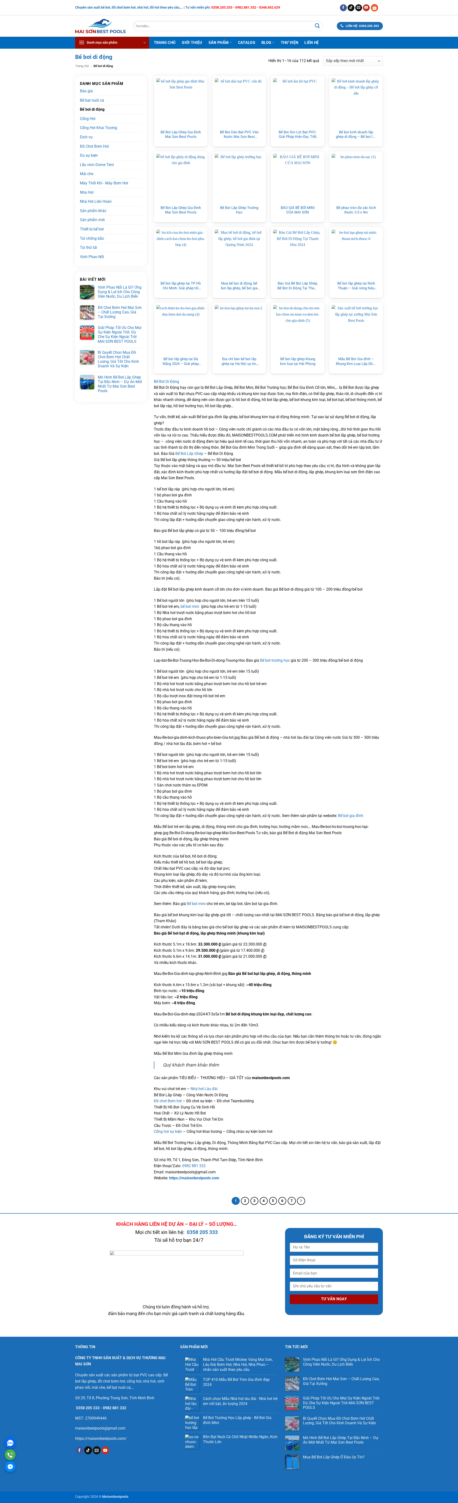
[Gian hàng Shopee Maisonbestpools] (376, 7)
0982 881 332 (194, 1166)
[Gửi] (317, 26)
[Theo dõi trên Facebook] (343, 7)
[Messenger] (10, 1466)
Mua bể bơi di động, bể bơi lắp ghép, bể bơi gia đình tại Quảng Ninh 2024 (239, 286)
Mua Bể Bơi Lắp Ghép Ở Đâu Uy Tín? (334, 1457)
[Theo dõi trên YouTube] (366, 7)
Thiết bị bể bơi (92, 229)
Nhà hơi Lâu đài (204, 1089)
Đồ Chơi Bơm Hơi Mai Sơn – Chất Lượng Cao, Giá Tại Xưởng (120, 312)
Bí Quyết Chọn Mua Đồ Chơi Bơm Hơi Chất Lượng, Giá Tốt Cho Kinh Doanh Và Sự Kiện (118, 359)
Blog (266, 42)
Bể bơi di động (92, 109)
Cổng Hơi (87, 118)
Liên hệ (311, 42)
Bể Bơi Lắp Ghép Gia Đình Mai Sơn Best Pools (181, 134)
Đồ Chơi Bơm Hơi (94, 146)
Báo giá (86, 91)
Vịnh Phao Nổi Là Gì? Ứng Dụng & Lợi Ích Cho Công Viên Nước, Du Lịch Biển (119, 292)
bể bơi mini (190, 606)
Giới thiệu (192, 42)
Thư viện (289, 42)
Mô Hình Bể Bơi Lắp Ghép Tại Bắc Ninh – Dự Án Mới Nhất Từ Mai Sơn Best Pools (120, 384)
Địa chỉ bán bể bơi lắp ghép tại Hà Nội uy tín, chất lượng (239, 361)
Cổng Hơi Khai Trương (98, 128)
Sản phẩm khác (93, 210)
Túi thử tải (88, 247)
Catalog (246, 42)
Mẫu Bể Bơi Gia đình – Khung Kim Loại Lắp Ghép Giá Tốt (356, 361)
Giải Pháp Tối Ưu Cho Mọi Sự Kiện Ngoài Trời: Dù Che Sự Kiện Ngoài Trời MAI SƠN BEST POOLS (119, 334)
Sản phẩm (218, 42)
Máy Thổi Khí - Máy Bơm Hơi (104, 183)
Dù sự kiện (89, 155)
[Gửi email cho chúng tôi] (358, 7)
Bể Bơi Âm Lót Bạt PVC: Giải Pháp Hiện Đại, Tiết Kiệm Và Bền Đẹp (298, 134)
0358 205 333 (202, 1232)
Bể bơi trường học (275, 660)
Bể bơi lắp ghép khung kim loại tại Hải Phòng (297, 361)
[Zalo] (10, 1442)
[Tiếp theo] (301, 1201)
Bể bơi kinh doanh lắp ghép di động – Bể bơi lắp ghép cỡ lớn (356, 134)
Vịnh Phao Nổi (92, 257)
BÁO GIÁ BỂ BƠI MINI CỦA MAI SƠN (298, 210)
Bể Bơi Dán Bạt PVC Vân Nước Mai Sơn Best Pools (239, 134)
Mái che (86, 174)
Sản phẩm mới (92, 220)
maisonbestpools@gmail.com (100, 1428)
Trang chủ (165, 42)
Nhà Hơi (87, 192)
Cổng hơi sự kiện (168, 1131)
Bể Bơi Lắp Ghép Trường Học (239, 210)
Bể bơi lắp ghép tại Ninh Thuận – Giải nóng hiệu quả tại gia (356, 286)
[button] (112, 43)
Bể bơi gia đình (350, 815)
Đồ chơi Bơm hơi (168, 1101)
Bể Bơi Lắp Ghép (189, 453)
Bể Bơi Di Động (166, 381)
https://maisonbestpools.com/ (101, 1438)
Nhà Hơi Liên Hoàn (96, 201)
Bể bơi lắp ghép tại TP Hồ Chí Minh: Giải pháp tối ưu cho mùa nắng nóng (181, 286)
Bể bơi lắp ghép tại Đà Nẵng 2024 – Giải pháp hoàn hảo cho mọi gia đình (181, 361)
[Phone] (10, 1454)
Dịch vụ (86, 137)
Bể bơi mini (196, 903)
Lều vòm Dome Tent (97, 164)
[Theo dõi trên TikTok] (351, 7)
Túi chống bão (92, 238)
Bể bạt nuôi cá (92, 100)
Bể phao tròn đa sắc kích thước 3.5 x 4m (356, 210)
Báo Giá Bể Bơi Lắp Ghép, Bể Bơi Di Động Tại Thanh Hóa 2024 (297, 286)
